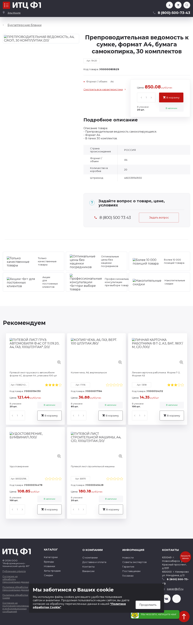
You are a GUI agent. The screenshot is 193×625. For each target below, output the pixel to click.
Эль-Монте (14, 12)
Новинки (49, 566)
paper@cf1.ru (175, 588)
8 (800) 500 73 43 (115, 217)
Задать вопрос (159, 217)
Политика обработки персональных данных (15, 588)
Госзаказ (127, 575)
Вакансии (88, 571)
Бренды (49, 561)
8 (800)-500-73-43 (174, 13)
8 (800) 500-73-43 (175, 581)
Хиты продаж (52, 570)
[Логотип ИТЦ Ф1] (27, 5)
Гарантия (128, 566)
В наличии (171, 108)
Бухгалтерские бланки (24, 25)
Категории (51, 557)
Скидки (48, 575)
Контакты (88, 566)
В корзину (172, 97)
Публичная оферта (14, 571)
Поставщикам (131, 571)
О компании (90, 557)
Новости (128, 557)
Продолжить (147, 605)
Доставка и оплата (94, 562)
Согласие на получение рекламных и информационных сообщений (16, 607)
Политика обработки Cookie (15, 596)
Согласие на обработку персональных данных (15, 579)
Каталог (6, 5)
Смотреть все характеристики (103, 89)
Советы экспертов (134, 562)
